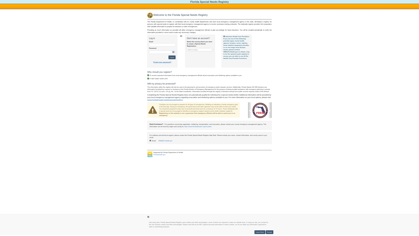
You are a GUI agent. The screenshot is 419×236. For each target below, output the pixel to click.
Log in (172, 57)
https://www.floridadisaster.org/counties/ (198, 126)
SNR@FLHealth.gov (165, 141)
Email (151, 42)
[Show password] (173, 52)
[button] (250, 110)
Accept (269, 232)
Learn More (260, 232)
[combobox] (200, 49)
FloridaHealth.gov (159, 154)
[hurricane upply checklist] (260, 110)
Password (152, 48)
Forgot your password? (162, 62)
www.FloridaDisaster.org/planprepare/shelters (165, 100)
